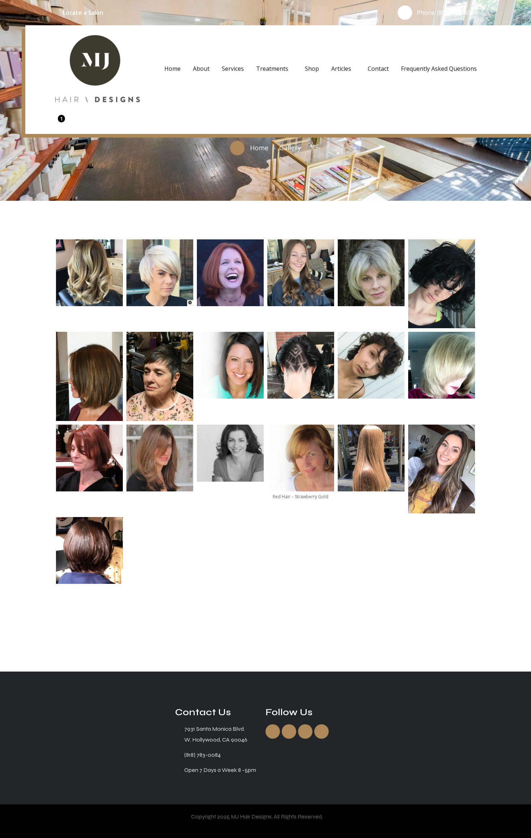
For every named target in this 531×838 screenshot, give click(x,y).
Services (233, 69)
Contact (378, 69)
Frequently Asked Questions (439, 69)
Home (172, 69)
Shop (312, 69)
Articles (341, 69)
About (201, 69)
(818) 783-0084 (457, 13)
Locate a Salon (83, 13)
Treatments (272, 69)
